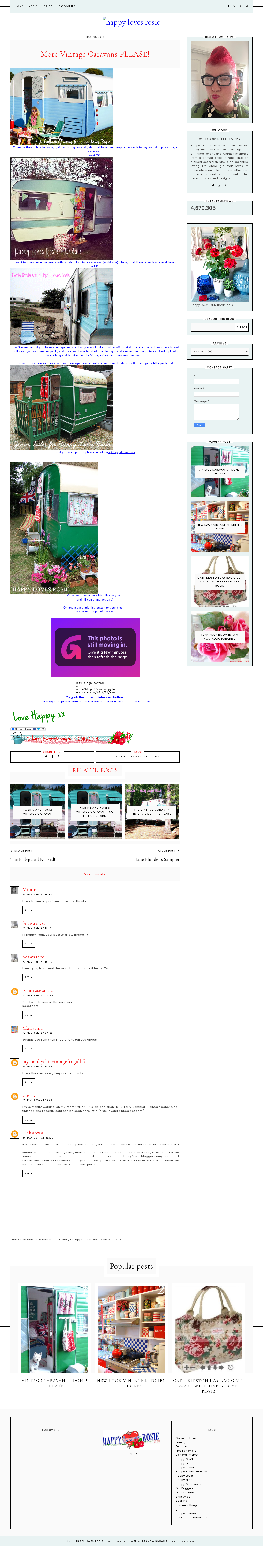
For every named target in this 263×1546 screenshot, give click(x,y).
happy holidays (187, 1513)
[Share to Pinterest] (59, 756)
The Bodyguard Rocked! (32, 859)
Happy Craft (184, 1459)
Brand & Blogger (155, 1541)
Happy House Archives (192, 1471)
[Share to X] (46, 756)
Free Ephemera (186, 1450)
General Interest (187, 1454)
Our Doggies (184, 1488)
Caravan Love (186, 1438)
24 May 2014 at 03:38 (37, 1033)
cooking (181, 1500)
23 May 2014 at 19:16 (37, 928)
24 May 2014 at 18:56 (37, 1066)
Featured (182, 1446)
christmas (183, 1496)
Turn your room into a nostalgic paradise (219, 637)
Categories (67, 6)
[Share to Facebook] (53, 756)
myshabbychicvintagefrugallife (54, 1062)
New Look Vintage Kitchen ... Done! (219, 527)
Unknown (32, 1133)
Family (180, 1442)
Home (19, 6)
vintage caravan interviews (137, 756)
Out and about (186, 1492)
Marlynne (32, 1028)
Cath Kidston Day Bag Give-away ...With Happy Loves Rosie (219, 582)
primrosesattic (37, 990)
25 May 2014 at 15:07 (37, 1100)
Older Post (167, 850)
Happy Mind (184, 1480)
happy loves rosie (89, 1541)
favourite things (187, 1505)
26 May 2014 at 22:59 (38, 1137)
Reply (28, 910)
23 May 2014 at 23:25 (37, 995)
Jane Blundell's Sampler (158, 859)
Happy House (185, 1467)
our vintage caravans (191, 1517)
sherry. (29, 1095)
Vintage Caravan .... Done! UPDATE (220, 472)
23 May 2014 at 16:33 (37, 894)
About (33, 6)
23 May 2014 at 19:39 (37, 962)
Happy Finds (185, 1463)
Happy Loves (185, 1475)
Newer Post (23, 850)
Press (48, 6)
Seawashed (33, 923)
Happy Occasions (188, 1484)
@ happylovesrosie (121, 452)
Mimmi (30, 889)
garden (181, 1509)
